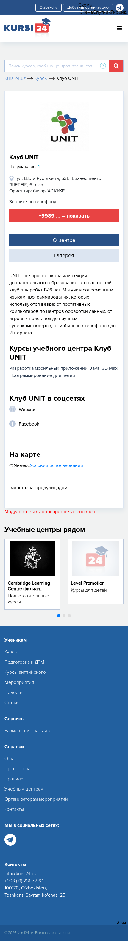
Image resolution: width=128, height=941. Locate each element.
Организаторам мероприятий (36, 799)
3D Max (110, 368)
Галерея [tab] (64, 255)
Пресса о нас (18, 769)
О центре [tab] (64, 240)
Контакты (14, 809)
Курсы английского (25, 672)
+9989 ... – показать (64, 215)
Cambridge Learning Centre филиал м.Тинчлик (29, 588)
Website (27, 409)
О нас (10, 759)
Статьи (11, 703)
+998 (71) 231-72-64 (24, 881)
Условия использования (56, 465)
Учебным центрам (23, 789)
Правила (13, 779)
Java (94, 368)
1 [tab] (58, 615)
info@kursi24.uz (20, 874)
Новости (13, 692)
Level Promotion (88, 583)
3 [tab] (69, 615)
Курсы (11, 652)
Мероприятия (19, 682)
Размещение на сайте (27, 731)
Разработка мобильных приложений (48, 368)
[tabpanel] (32, 574)
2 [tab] (64, 615)
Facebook (29, 424)
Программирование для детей (42, 375)
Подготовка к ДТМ (24, 662)
